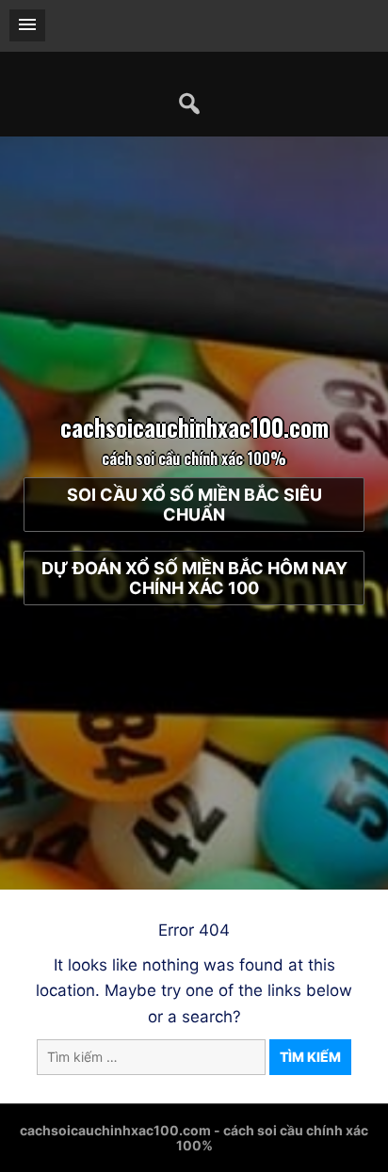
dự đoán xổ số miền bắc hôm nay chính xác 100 (194, 578)
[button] (27, 25)
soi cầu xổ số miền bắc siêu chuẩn (194, 504)
